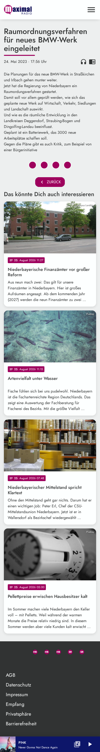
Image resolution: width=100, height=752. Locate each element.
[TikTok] (10, 663)
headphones (83, 61)
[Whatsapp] (33, 651)
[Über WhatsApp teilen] (56, 165)
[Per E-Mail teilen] (67, 165)
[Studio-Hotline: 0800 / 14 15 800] (21, 651)
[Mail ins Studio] (10, 651)
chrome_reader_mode (92, 61)
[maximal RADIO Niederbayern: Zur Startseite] (44, 10)
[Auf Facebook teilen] (32, 165)
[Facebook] (45, 651)
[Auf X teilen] (44, 165)
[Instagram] (56, 651)
